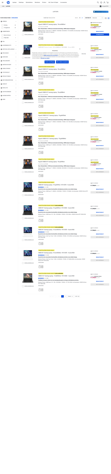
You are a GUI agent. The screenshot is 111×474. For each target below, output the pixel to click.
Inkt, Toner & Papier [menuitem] (53, 2)
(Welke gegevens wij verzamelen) (51, 55)
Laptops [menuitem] (14, 2)
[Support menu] (101, 2)
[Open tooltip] (1, 21)
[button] (8, 21)
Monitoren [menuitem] (37, 2)
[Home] (8, 2)
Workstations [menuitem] (29, 2)
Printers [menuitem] (44, 2)
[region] (56, 56)
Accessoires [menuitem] (63, 2)
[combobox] (94, 18)
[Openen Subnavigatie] (2, 2)
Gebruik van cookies (45, 58)
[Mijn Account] (104, 2)
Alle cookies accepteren (62, 61)
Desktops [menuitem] (21, 2)
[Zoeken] (98, 2)
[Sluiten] (79, 49)
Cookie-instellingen (49, 61)
